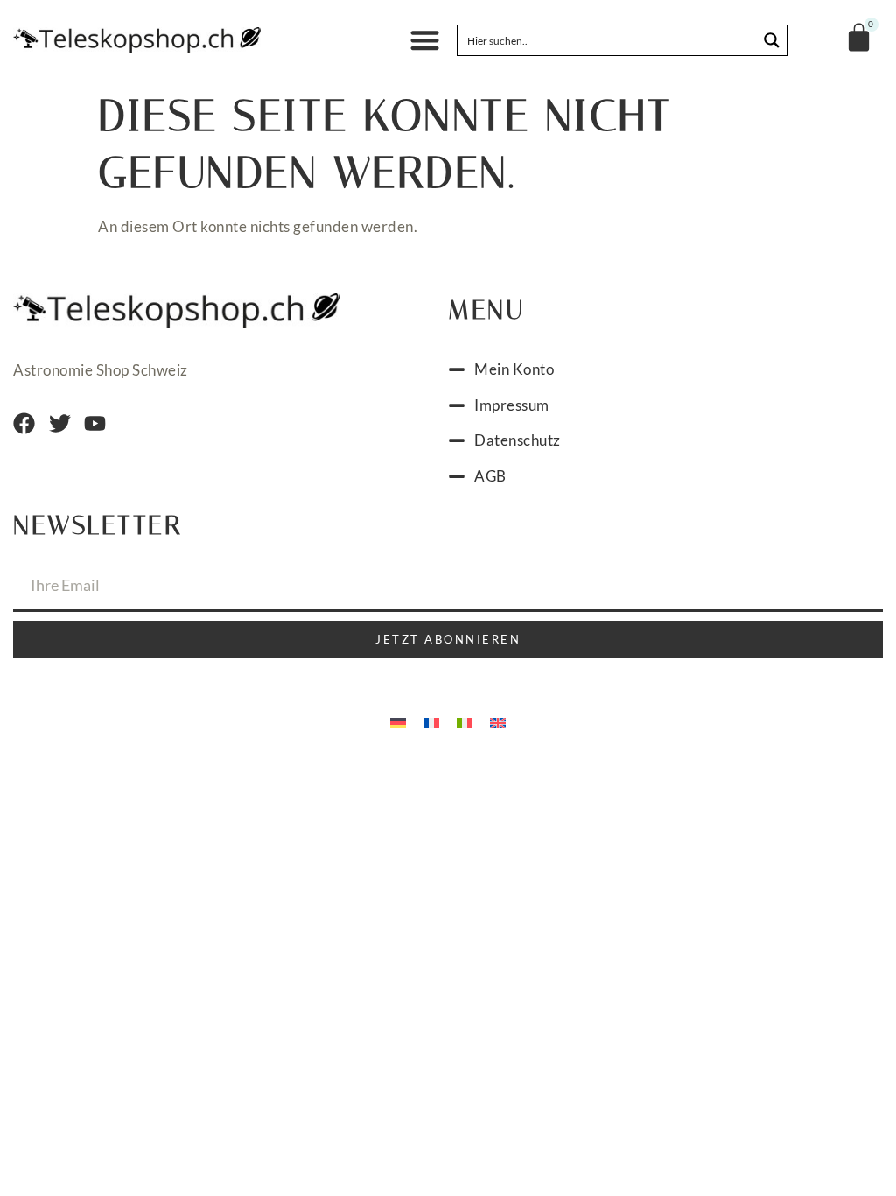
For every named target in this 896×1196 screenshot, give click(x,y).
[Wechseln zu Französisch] (431, 721)
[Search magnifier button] (772, 40)
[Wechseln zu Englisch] (497, 721)
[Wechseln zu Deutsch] (398, 721)
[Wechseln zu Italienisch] (464, 721)
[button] (425, 41)
